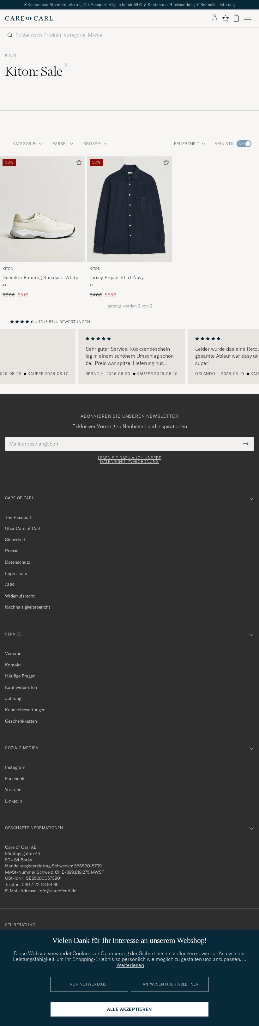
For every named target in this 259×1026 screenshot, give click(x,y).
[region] (129, 356)
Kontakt (13, 665)
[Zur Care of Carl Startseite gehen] (29, 18)
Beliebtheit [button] (186, 143)
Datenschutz (17, 562)
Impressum (16, 573)
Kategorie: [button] (24, 143)
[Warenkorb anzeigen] (236, 18)
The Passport (18, 517)
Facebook (14, 778)
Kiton (10, 55)
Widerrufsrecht (20, 596)
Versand (13, 653)
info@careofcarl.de (57, 891)
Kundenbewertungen (25, 710)
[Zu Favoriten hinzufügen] (78, 163)
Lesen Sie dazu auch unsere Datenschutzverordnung (129, 460)
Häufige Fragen (20, 676)
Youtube (13, 789)
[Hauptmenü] (247, 18)
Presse (11, 551)
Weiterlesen (130, 965)
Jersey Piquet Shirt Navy (117, 277)
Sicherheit (15, 540)
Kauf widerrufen (21, 687)
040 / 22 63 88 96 (40, 884)
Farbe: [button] (60, 143)
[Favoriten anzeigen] (225, 18)
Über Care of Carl (22, 528)
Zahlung (13, 698)
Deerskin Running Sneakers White (40, 277)
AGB (9, 584)
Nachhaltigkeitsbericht (27, 607)
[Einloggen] (215, 18)
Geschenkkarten (21, 721)
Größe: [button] (92, 143)
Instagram (15, 767)
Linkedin (13, 801)
